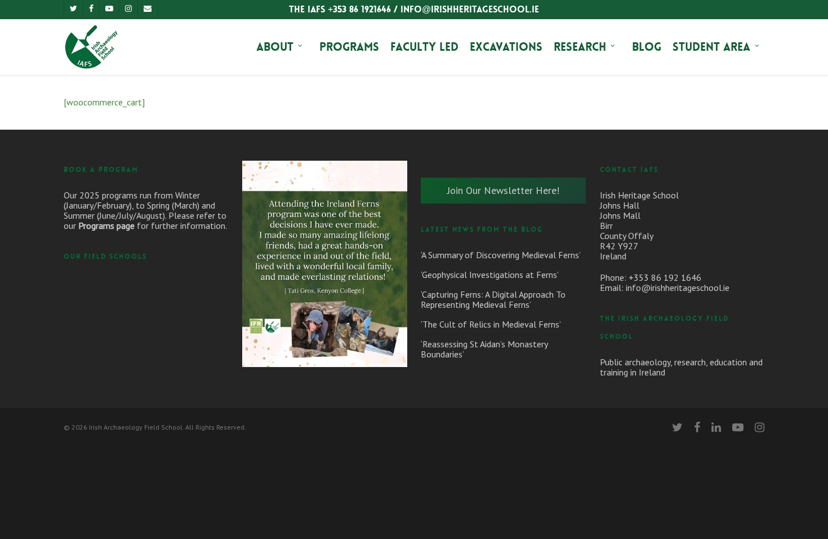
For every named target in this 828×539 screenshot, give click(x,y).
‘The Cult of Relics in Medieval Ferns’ (491, 324)
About (274, 46)
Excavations (506, 46)
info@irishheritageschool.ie (677, 287)
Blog (646, 46)
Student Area (711, 46)
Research (580, 46)
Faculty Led (424, 46)
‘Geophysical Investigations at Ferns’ (490, 274)
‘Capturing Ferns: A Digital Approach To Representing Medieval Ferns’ (493, 299)
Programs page (106, 225)
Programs (349, 46)
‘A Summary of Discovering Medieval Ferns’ (501, 254)
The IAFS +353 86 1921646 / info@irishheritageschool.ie (414, 9)
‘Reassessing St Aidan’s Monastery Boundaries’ (484, 349)
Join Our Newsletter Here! (503, 190)
